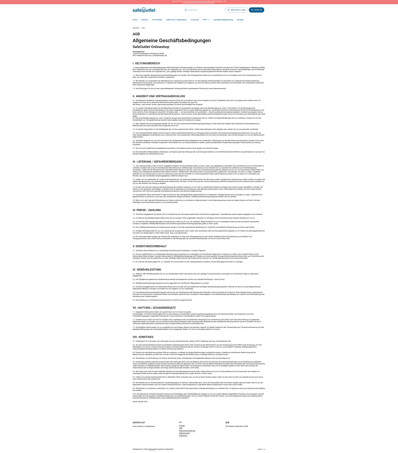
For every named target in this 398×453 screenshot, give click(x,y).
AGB (180, 428)
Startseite (136, 28)
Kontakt (182, 426)
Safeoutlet (152, 449)
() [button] (259, 10)
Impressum (183, 436)
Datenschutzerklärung (187, 431)
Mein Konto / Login (238, 10)
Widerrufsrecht (184, 433)
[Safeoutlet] (144, 10)
